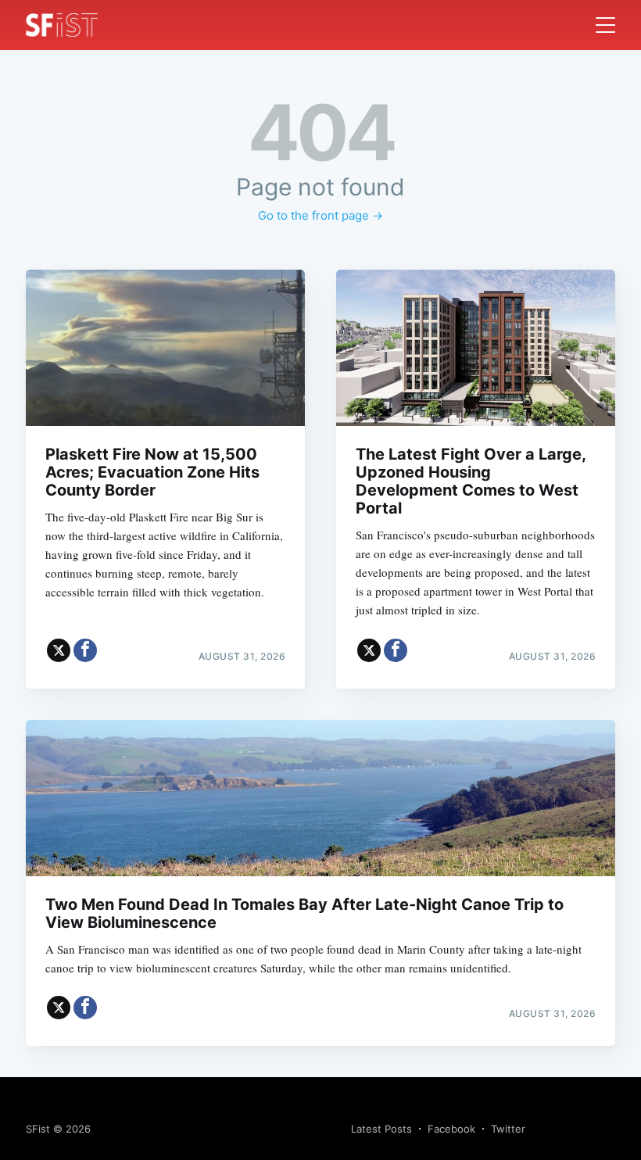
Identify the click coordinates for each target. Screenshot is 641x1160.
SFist (38, 1128)
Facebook (451, 1128)
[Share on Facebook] (85, 650)
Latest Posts (381, 1128)
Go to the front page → (320, 215)
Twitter (508, 1128)
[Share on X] (58, 650)
